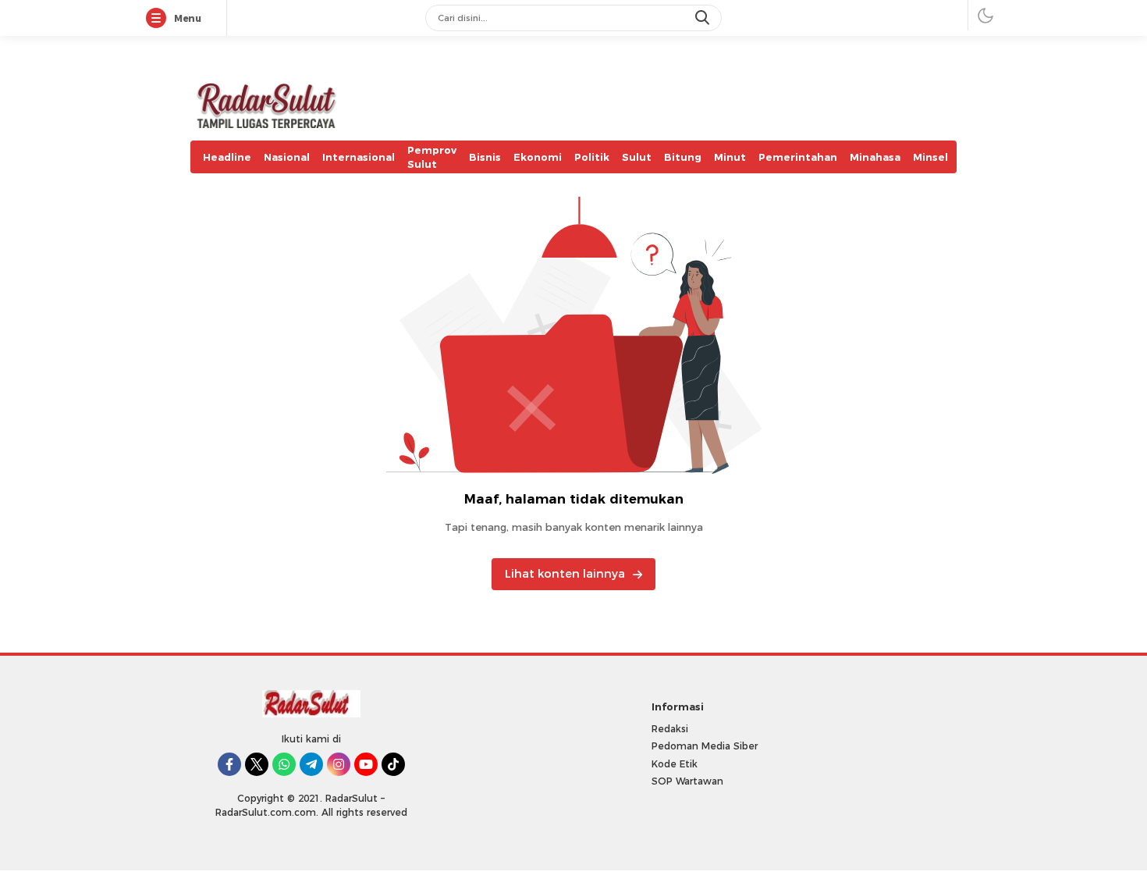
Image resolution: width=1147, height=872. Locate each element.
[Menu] (159, 18)
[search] (704, 18)
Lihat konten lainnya (565, 574)
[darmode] (985, 15)
